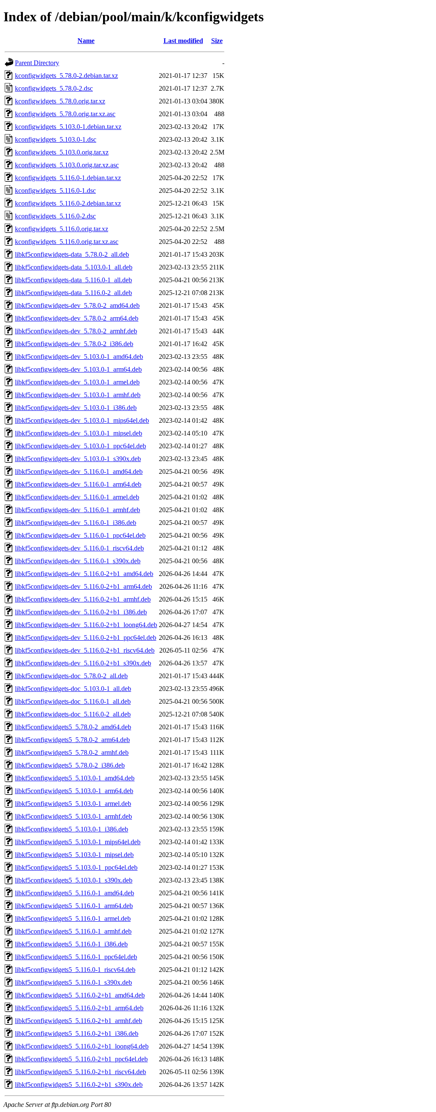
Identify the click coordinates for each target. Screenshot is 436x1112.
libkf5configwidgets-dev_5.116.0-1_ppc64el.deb (80, 535)
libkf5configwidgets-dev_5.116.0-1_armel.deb (77, 497)
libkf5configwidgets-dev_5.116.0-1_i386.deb (75, 522)
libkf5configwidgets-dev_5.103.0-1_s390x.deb (78, 458)
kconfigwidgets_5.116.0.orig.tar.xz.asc (66, 241)
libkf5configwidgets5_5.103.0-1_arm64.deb (74, 790)
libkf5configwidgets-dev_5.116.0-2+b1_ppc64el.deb (85, 637)
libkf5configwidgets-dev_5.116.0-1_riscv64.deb (79, 548)
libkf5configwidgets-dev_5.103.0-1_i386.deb (76, 407)
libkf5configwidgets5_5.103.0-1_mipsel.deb (74, 854)
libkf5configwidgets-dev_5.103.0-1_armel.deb (77, 382)
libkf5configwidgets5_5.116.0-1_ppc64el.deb (76, 956)
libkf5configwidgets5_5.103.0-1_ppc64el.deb (76, 867)
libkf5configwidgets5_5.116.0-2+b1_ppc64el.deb (81, 1059)
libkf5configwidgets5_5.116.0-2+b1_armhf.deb (78, 1020)
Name (86, 40)
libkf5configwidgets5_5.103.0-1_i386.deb (71, 829)
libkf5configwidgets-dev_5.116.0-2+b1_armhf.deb (83, 599)
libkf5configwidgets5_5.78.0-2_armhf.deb (72, 752)
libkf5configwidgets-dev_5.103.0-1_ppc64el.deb (80, 446)
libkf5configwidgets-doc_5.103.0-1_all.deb (73, 688)
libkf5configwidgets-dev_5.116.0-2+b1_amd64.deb (84, 573)
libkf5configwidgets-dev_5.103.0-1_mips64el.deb (82, 420)
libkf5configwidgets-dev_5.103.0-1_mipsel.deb (78, 433)
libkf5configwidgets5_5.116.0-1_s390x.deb (73, 982)
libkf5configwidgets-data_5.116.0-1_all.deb (73, 280)
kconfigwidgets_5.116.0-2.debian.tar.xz (68, 203)
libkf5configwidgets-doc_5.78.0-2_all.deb (71, 675)
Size (217, 40)
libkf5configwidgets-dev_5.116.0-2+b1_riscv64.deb (85, 650)
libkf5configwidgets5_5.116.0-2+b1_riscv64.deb (80, 1071)
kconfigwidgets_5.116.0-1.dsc (55, 190)
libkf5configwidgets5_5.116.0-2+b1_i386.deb (76, 1033)
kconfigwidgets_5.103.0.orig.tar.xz (62, 152)
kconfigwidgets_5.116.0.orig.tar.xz (61, 228)
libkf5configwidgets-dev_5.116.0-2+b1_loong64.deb (86, 624)
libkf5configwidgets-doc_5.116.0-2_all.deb (73, 714)
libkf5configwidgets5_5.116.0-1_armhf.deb (73, 931)
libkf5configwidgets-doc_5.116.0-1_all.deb (73, 701)
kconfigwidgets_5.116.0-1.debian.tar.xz (68, 177)
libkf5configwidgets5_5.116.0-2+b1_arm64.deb (79, 1008)
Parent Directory (37, 62)
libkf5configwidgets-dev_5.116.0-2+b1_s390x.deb (83, 663)
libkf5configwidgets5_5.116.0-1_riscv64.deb (75, 969)
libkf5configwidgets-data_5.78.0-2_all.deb (72, 254)
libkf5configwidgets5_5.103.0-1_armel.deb (73, 803)
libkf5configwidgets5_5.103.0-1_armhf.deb (73, 816)
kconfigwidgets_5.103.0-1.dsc (55, 139)
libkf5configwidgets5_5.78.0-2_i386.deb (70, 765)
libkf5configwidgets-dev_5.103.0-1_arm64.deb (78, 369)
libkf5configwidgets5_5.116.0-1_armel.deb (73, 918)
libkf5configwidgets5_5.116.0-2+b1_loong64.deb (82, 1046)
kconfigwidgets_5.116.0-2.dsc (55, 216)
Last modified (183, 40)
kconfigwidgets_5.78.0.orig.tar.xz (60, 101)
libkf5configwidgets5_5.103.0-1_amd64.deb (75, 778)
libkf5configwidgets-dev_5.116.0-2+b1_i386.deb (81, 612)
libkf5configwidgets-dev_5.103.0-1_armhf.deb (78, 394)
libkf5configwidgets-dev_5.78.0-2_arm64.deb (76, 318)
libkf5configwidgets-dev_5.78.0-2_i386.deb (74, 343)
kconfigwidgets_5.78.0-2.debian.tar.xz (66, 75)
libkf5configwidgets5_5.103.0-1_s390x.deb (73, 880)
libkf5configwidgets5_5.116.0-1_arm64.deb (74, 905)
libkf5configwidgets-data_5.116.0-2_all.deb (73, 292)
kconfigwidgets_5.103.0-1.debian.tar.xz (68, 126)
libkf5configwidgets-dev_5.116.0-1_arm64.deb (78, 484)
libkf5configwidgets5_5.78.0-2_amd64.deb (73, 727)
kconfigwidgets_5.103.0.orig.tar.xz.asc (67, 165)
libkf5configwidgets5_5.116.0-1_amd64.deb (74, 893)
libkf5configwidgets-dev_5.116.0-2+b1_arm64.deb (83, 586)
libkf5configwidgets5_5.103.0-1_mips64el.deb (78, 841)
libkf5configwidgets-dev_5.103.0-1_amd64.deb (79, 356)
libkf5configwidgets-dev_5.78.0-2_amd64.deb (77, 305)
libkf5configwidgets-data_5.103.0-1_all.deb (73, 267)
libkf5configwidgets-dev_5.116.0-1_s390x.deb (78, 561)
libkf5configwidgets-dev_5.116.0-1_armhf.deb (77, 509)
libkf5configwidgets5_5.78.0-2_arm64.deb (72, 739)
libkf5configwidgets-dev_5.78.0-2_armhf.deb (76, 331)
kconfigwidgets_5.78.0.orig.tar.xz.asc (65, 114)
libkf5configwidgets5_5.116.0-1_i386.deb (71, 944)
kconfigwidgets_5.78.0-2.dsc (54, 88)
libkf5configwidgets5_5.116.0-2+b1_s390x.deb (79, 1084)
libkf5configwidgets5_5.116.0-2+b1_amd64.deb (80, 995)
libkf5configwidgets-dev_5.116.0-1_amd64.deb (79, 471)
